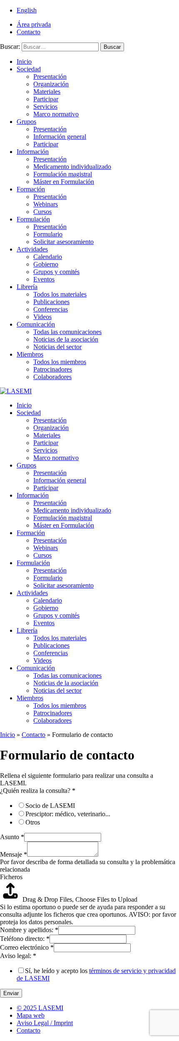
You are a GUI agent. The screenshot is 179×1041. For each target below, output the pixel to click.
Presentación (50, 76)
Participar (45, 99)
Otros (32, 822)
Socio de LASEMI (50, 805)
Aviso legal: (18, 955)
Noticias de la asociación (65, 339)
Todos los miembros (59, 361)
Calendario (47, 256)
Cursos (42, 211)
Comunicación (36, 324)
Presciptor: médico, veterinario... (67, 813)
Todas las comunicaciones (67, 331)
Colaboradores (52, 376)
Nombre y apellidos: (29, 929)
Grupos (26, 121)
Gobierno (45, 264)
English (27, 10)
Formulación (33, 219)
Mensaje (13, 854)
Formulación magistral (62, 174)
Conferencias (50, 309)
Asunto (12, 836)
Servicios (45, 106)
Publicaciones (51, 301)
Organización (51, 84)
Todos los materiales (60, 294)
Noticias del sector (57, 346)
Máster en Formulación (63, 181)
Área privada (34, 24)
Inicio (24, 61)
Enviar (11, 993)
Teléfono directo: (25, 938)
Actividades (32, 249)
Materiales (46, 91)
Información (33, 151)
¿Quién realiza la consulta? (37, 790)
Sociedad (29, 69)
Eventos (44, 279)
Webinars (45, 204)
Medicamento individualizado (72, 166)
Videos (42, 316)
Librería (27, 286)
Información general (59, 136)
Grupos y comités (56, 271)
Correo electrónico (27, 947)
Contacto (28, 31)
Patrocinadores (52, 369)
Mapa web (31, 1015)
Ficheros (11, 876)
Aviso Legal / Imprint (45, 1022)
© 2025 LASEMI (40, 1007)
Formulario (47, 234)
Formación (31, 189)
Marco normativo (56, 114)
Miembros (30, 354)
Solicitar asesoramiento (63, 241)
